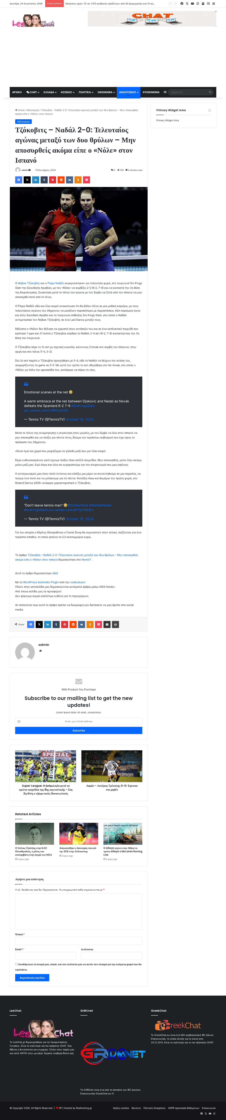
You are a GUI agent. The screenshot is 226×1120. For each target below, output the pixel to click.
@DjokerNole (77, 505)
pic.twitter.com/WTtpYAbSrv (71, 510)
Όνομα (20, 934)
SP (60, 1108)
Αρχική (17, 92)
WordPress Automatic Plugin (41, 582)
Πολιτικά (85, 92)
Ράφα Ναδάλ (55, 283)
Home (21, 110)
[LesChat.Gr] (32, 20)
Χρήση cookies (121, 1108)
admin (25, 170)
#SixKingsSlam (83, 406)
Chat (33, 92)
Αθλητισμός (127, 92)
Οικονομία (105, 92)
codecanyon (77, 582)
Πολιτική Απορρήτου (154, 1108)
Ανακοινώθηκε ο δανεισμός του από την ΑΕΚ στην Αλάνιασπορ (77, 849)
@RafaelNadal (100, 505)
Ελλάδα (49, 92)
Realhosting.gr (84, 1108)
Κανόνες (136, 1108)
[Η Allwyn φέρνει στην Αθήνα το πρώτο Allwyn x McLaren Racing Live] (122, 834)
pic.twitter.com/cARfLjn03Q (46, 410)
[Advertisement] (113, 60)
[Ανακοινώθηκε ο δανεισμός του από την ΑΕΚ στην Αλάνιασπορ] (78, 834)
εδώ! (55, 573)
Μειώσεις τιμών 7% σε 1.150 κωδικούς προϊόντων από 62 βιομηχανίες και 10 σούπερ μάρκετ (116, 3)
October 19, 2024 (79, 419)
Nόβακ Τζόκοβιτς (29, 283)
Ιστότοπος (87, 949)
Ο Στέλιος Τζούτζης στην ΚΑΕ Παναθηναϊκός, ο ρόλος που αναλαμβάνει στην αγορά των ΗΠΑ (33, 851)
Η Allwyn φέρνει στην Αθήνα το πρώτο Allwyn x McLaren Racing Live (122, 851)
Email (19, 949)
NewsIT (86, 559)
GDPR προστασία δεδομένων (184, 1108)
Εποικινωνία (151, 92)
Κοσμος (66, 92)
